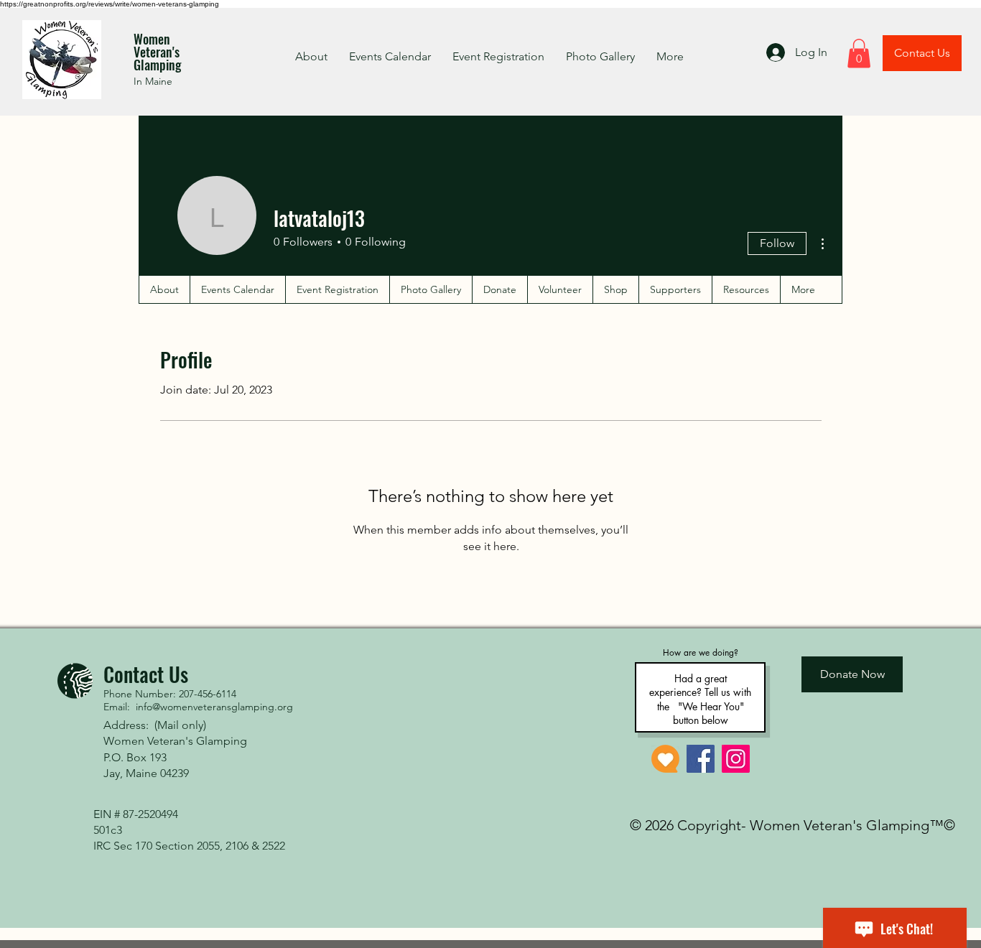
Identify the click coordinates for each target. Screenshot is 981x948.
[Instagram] (736, 759)
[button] (859, 53)
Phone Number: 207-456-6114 (169, 693)
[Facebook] (701, 759)
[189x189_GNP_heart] (665, 759)
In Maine (153, 81)
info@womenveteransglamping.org (214, 706)
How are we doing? (700, 653)
